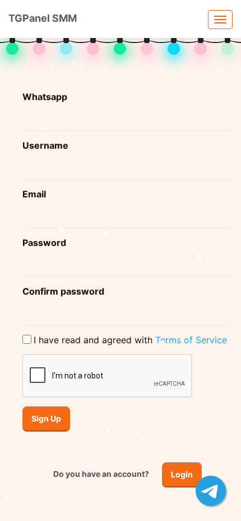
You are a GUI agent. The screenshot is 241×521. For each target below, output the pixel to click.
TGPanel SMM (42, 18)
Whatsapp (44, 96)
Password (44, 242)
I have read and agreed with (130, 339)
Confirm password (63, 291)
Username (45, 145)
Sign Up (46, 418)
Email (34, 194)
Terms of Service (191, 339)
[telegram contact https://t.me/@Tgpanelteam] (211, 491)
